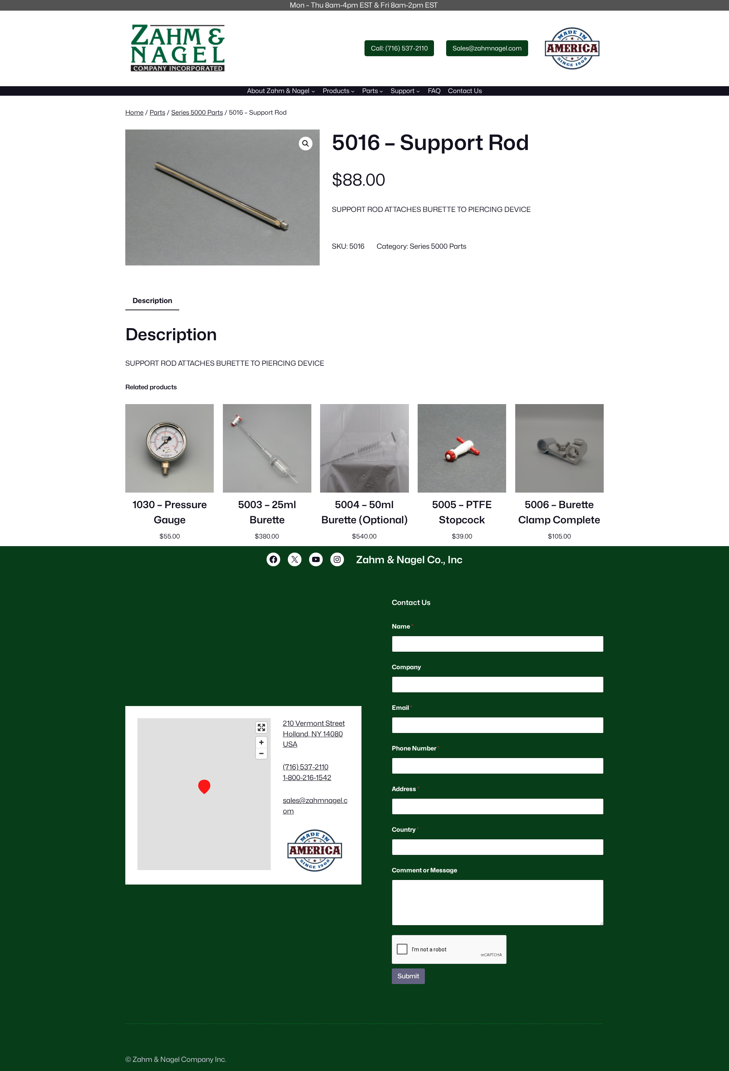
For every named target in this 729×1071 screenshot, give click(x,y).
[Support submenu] (418, 91)
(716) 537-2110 (305, 767)
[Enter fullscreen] (261, 727)
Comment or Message (424, 870)
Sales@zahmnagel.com (487, 48)
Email (402, 707)
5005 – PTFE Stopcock (462, 512)
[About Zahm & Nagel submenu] (313, 91)
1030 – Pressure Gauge (170, 512)
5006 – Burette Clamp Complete (559, 512)
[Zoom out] (261, 753)
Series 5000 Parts (197, 112)
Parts (157, 112)
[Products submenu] (353, 91)
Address (405, 789)
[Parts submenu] (381, 91)
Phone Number (415, 748)
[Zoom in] (261, 742)
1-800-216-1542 (307, 777)
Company (406, 667)
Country (405, 829)
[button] (305, 143)
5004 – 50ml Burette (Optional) (364, 512)
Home (134, 112)
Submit (408, 976)
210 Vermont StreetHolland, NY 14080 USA (314, 734)
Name (402, 626)
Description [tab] (152, 300)
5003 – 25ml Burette (267, 512)
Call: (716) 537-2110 (399, 48)
